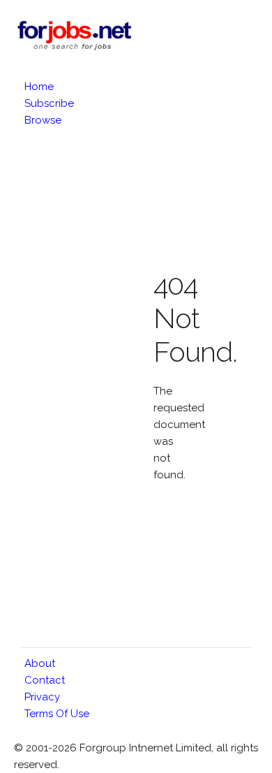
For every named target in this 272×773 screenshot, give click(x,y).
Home (39, 86)
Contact (44, 680)
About (39, 663)
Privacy (42, 697)
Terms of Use (56, 713)
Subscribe (49, 103)
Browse (42, 120)
